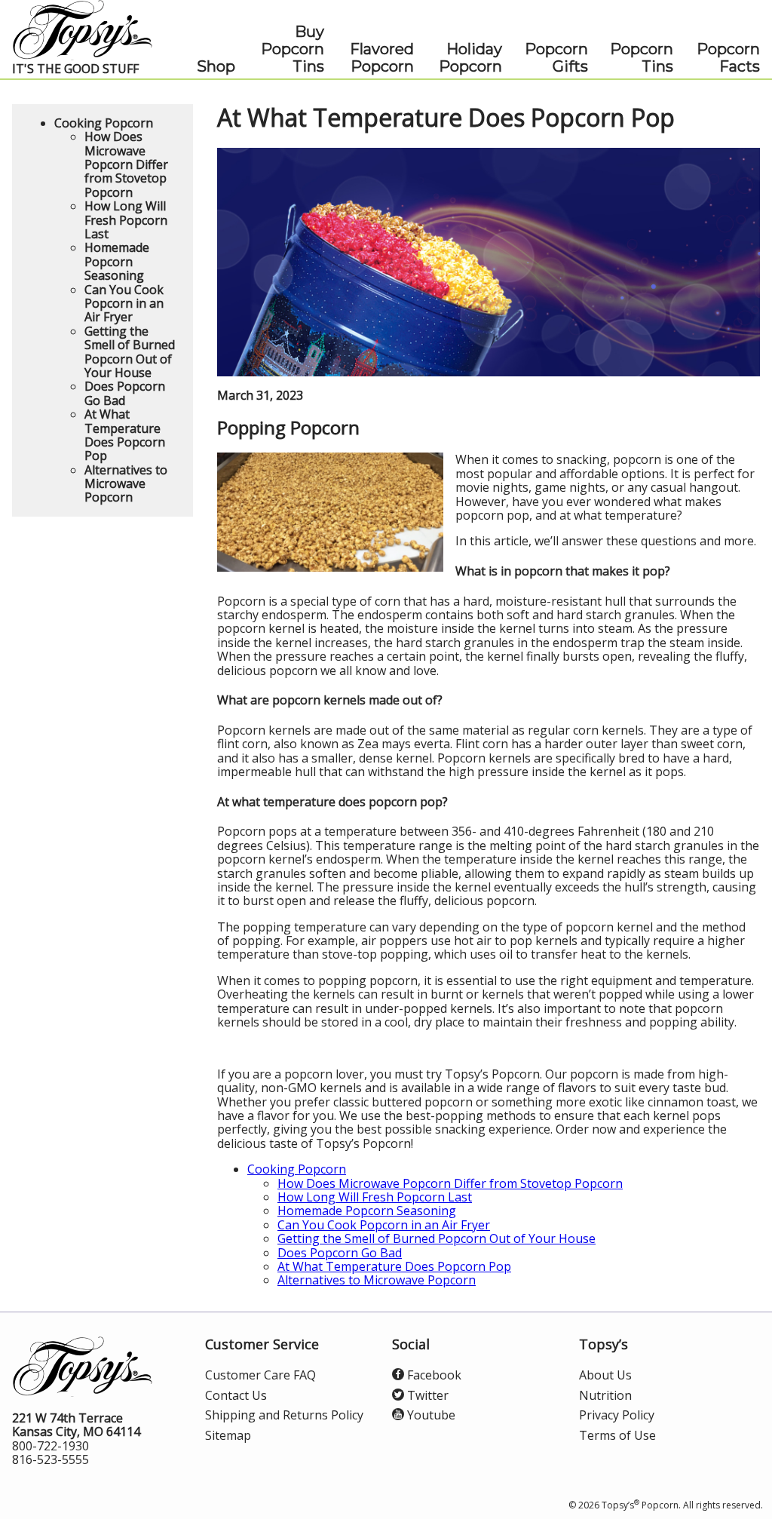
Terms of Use (617, 1435)
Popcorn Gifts (556, 58)
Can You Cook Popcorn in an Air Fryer (383, 1225)
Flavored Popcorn (382, 58)
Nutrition (605, 1395)
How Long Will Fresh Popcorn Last (374, 1197)
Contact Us (236, 1395)
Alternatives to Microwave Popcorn (376, 1280)
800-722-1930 (50, 1446)
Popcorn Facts (728, 58)
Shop (216, 66)
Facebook (432, 1375)
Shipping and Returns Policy (284, 1415)
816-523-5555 (50, 1459)
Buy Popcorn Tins (292, 49)
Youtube (429, 1415)
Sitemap (228, 1435)
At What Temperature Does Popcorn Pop (394, 1266)
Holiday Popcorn (470, 58)
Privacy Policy (616, 1415)
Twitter (426, 1395)
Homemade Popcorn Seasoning (366, 1210)
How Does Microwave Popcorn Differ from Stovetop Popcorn (450, 1183)
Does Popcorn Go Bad (339, 1252)
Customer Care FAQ (260, 1375)
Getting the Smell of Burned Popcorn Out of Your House (436, 1238)
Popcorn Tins (641, 58)
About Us (605, 1375)
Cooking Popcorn (296, 1169)
